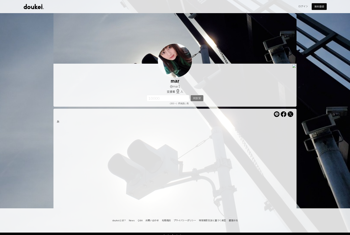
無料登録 (319, 6)
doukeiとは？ (119, 220)
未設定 (197, 98)
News (132, 220)
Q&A (140, 220)
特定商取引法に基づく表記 (212, 220)
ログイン (303, 6)
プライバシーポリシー (185, 220)
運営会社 (233, 220)
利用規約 (166, 220)
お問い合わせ (152, 220)
